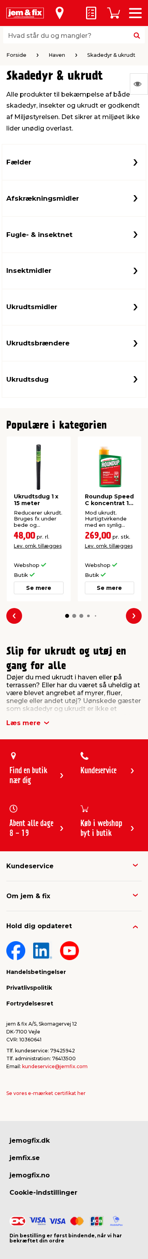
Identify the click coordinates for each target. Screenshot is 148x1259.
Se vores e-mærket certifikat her (46, 1093)
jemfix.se (24, 1158)
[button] (67, 616)
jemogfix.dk (29, 1140)
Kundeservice (30, 866)
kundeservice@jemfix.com (55, 1066)
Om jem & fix (28, 896)
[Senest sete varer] (138, 84)
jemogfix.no (29, 1175)
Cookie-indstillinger (43, 1192)
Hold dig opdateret (39, 926)
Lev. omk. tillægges (38, 545)
